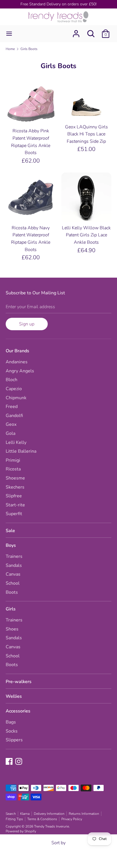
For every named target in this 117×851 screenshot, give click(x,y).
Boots (12, 592)
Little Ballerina (21, 451)
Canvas (13, 574)
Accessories (18, 711)
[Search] (91, 31)
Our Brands (17, 351)
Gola (10, 433)
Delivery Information (49, 813)
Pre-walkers (19, 682)
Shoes (12, 629)
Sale (10, 531)
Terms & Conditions (42, 819)
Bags (11, 722)
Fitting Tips (14, 819)
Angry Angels (20, 371)
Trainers (14, 556)
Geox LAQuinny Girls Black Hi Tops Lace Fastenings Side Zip (86, 134)
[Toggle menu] (9, 33)
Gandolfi (14, 415)
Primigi (13, 460)
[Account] (76, 31)
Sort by (58, 843)
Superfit (14, 514)
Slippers (14, 740)
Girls (11, 609)
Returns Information (84, 813)
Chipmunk (16, 398)
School (13, 583)
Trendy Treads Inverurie (51, 826)
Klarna (25, 813)
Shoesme (15, 478)
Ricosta (13, 469)
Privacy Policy (71, 819)
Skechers (15, 487)
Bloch (11, 380)
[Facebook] (10, 762)
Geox (11, 424)
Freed (12, 406)
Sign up (26, 324)
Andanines (17, 362)
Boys (11, 545)
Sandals (14, 565)
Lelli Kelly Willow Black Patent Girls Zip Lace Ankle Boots (86, 235)
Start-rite (15, 505)
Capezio (14, 389)
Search (11, 813)
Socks (12, 731)
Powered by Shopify (21, 831)
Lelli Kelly (16, 442)
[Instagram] (19, 762)
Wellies (14, 696)
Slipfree (14, 496)
